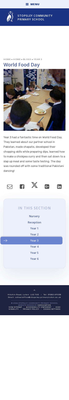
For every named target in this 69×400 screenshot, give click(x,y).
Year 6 (34, 259)
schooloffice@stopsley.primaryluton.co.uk (38, 297)
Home (7, 59)
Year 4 (34, 246)
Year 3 (38, 59)
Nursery (34, 216)
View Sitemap (15, 307)
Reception (34, 222)
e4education (44, 305)
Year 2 (34, 234)
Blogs (27, 59)
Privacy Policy (31, 309)
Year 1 (34, 228)
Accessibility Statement (38, 307)
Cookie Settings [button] (51, 309)
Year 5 (34, 253)
